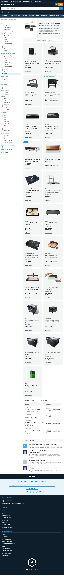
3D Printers (24, 15)
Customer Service (27, 1)
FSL (5, 100)
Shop (3, 511)
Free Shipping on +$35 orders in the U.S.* (11, 1)
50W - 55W (6, 123)
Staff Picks (17, 15)
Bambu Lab (44, 15)
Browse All (4, 152)
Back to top (32, 476)
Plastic (5, 47)
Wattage (4, 112)
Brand (3, 96)
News (3, 513)
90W (5, 129)
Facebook (23, 491)
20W (5, 117)
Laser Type (4, 76)
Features (4, 84)
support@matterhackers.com (13, 503)
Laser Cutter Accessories (8, 145)
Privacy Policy (7, 551)
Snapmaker (7, 106)
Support (4, 522)
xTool (5, 107)
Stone (5, 48)
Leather (6, 41)
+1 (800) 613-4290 (36, 1)
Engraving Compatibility (8, 53)
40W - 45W (6, 121)
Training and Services (54, 15)
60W (5, 125)
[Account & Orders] (56, 4)
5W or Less (6, 114)
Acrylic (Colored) (8, 35)
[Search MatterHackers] (61, 8)
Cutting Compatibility (7, 32)
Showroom (6, 515)
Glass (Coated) (7, 62)
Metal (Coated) (7, 45)
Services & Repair (7, 527)
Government (6, 525)
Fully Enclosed (7, 86)
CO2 (5, 78)
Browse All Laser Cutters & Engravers (9, 20)
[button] (32, 12)
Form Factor (5, 90)
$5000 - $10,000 (8, 140)
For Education (7, 27)
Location (3, 24)
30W (5, 119)
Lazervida (6, 104)
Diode (5, 79)
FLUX (5, 98)
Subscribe (32, 488)
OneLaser (6, 109)
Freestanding (7, 94)
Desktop (6, 92)
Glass (5, 39)
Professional (6, 518)
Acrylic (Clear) (7, 33)
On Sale (38, 40)
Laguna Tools (7, 102)
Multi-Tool (6, 88)
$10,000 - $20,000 (8, 142)
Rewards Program (8, 544)
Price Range (5, 133)
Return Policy (6, 548)
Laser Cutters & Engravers (46, 20)
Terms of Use (6, 553)
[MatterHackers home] (8, 5)
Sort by (44, 40)
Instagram (30, 491)
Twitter (27, 491)
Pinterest (36, 491)
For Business (7, 29)
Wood (5, 50)
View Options (28, 71)
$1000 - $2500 (7, 137)
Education (5, 520)
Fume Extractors (8, 147)
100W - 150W (7, 130)
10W (5, 115)
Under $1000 (7, 135)
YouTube (40, 491)
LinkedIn (33, 491)
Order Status (6, 539)
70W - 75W (6, 127)
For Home (6, 25)
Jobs (3, 546)
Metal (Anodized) (8, 43)
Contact (4, 537)
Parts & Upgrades (6, 149)
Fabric (5, 37)
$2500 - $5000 (7, 139)
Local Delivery (7, 541)
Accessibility (6, 555)
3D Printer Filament (34, 15)
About (4, 534)
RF (4, 81)
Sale (12, 15)
